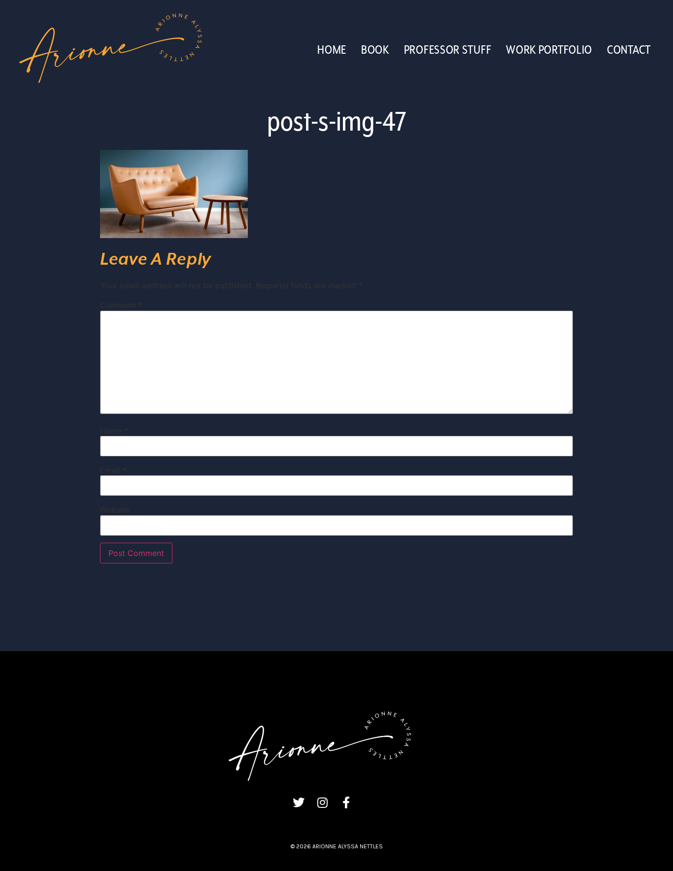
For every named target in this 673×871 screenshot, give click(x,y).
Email (113, 470)
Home (331, 50)
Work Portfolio (549, 50)
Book (375, 50)
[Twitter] (298, 802)
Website (115, 510)
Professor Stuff (448, 50)
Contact (629, 50)
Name (114, 431)
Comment (121, 305)
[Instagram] (322, 802)
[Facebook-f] (346, 802)
